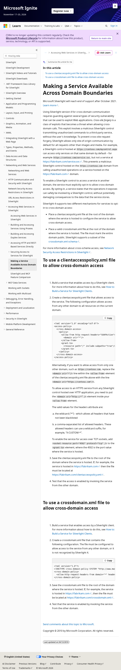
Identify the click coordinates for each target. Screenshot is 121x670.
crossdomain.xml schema (63, 241)
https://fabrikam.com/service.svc (61, 161)
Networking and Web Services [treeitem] (18, 172)
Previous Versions (27, 663)
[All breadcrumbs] (45, 52)
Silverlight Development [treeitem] (18, 67)
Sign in (114, 25)
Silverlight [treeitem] (11, 62)
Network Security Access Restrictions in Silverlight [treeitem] (20, 190)
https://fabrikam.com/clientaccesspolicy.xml (76, 474)
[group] (83, 340)
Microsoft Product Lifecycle (22, 38)
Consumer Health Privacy (89, 663)
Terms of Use (8, 668)
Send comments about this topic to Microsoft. (68, 624)
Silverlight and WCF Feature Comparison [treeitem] (21, 275)
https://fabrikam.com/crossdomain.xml (89, 597)
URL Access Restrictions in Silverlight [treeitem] (21, 199)
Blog (42, 663)
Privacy (67, 663)
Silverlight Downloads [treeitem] (16, 78)
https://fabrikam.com (55, 174)
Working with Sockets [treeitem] (18, 288)
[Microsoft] (5, 26)
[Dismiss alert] (115, 6)
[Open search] (106, 26)
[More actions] (116, 52)
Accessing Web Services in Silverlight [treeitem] (24, 217)
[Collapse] (36, 50)
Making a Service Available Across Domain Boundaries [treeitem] (23, 264)
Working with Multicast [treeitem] (19, 293)
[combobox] (20, 56)
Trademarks (24, 668)
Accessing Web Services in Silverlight (69, 52)
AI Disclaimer (8, 663)
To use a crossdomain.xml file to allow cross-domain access (74, 77)
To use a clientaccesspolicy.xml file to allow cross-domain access (77, 73)
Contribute (55, 663)
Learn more (49, 105)
